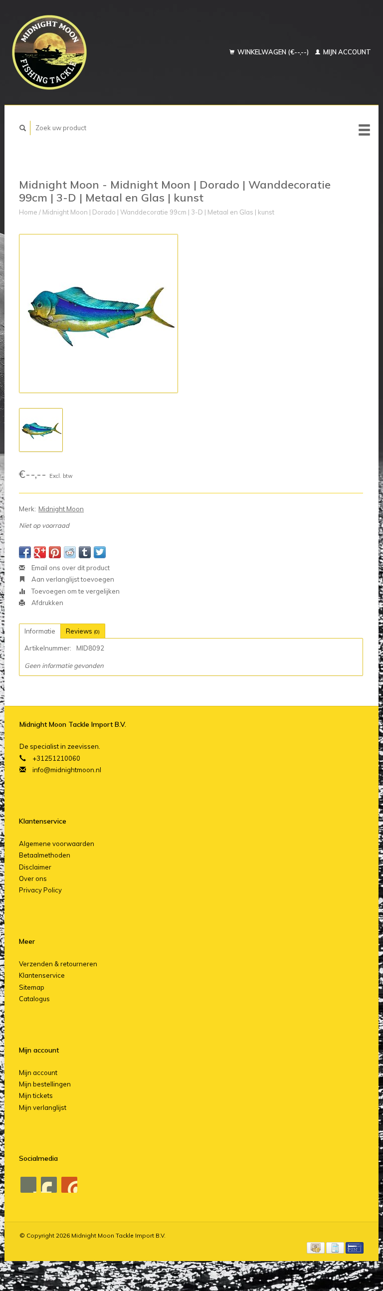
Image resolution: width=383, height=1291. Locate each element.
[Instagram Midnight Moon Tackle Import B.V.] (69, 1185)
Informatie (39, 631)
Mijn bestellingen (45, 1084)
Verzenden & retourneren (58, 964)
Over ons (33, 878)
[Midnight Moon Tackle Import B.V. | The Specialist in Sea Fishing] (74, 52)
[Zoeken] (22, 128)
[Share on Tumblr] (85, 552)
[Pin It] (55, 552)
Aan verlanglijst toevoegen (72, 579)
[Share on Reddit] (70, 552)
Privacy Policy (40, 890)
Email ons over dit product (70, 568)
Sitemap (31, 987)
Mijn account (346, 52)
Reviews (83, 631)
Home (28, 212)
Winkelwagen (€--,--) (273, 52)
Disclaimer (35, 867)
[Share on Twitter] (100, 552)
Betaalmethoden (44, 855)
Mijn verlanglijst (42, 1107)
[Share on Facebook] (25, 552)
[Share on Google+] (40, 552)
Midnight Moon (61, 509)
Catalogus (34, 999)
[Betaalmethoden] (316, 1247)
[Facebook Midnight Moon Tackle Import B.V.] (28, 1185)
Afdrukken (46, 603)
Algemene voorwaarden (56, 844)
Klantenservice (42, 975)
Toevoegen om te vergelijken (75, 591)
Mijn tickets (36, 1095)
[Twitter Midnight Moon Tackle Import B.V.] (49, 1185)
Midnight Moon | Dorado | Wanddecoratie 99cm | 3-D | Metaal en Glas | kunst (158, 212)
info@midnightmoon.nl (66, 770)
